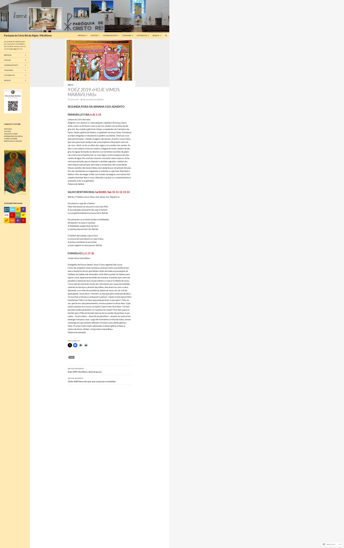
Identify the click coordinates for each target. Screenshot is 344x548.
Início (70, 85)
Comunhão (126, 35)
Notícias (94, 35)
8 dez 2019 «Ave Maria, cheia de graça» (85, 370)
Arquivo (156, 35)
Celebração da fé (110, 35)
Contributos (142, 35)
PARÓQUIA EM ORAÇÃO (13, 141)
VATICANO (8, 129)
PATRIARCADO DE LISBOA (13, 136)
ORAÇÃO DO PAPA (11, 134)
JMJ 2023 (7, 131)
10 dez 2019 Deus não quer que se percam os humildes (92, 380)
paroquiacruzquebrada (92, 100)
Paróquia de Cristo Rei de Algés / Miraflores (28, 35)
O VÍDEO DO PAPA (10, 139)
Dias (72, 357)
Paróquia (81, 35)
